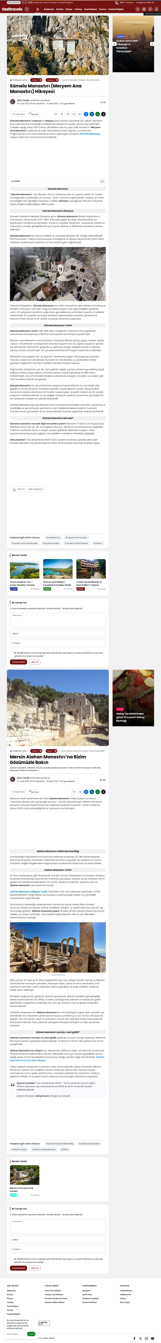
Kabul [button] (31, 1334)
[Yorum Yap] (68, 114)
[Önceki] (22, 2)
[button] (144, 9)
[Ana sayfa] (37, 9)
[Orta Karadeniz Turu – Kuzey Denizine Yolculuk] (24, 575)
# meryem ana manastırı (76, 537)
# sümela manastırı (51, 543)
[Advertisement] (58, 159)
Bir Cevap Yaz (19, 602)
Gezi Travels (23, 100)
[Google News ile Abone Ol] (19, 114)
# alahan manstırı (19, 1149)
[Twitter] (140, 1338)
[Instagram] (146, 1338)
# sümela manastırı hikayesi (76, 543)
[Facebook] (134, 1338)
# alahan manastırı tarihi (89, 1143)
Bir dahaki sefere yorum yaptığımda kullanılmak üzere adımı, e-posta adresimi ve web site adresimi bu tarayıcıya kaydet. (58, 654)
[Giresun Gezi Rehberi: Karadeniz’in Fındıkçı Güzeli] (58, 575)
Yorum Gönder (18, 662)
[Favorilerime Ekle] (62, 114)
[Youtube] (152, 1338)
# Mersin (64, 1149)
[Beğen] (55, 114)
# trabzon (97, 543)
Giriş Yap (34, 662)
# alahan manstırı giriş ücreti (43, 1149)
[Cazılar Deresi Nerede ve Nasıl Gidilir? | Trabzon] (91, 575)
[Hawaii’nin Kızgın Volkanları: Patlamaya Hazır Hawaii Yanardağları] (133, 44)
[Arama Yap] (137, 9)
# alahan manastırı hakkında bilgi (59, 1143)
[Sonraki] (25, 2)
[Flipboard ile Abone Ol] (34, 114)
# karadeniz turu (53, 537)
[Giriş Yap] (150, 9)
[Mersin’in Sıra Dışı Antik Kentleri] (24, 1181)
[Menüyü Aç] (26, 9)
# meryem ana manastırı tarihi (24, 543)
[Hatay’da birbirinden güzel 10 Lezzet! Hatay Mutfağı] (133, 698)
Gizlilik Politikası (12, 1334)
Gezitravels (12, 9)
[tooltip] (156, 9)
